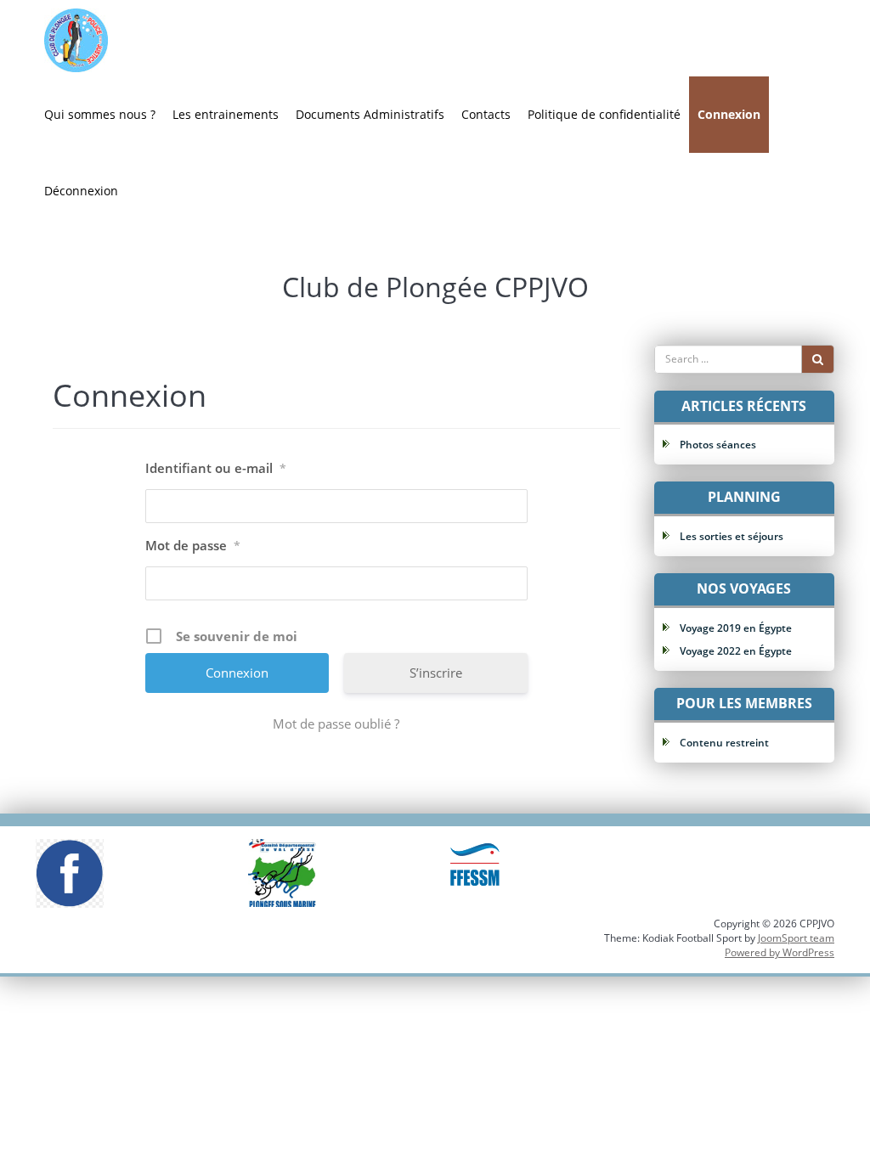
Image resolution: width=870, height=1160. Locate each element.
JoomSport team (796, 938)
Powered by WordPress (779, 952)
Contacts (486, 114)
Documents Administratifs (370, 114)
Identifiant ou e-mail (215, 467)
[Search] (817, 359)
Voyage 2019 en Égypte (736, 628)
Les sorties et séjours (731, 536)
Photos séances (718, 444)
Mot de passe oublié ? (336, 723)
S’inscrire (436, 672)
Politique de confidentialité (604, 114)
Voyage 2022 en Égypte (736, 651)
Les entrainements (225, 114)
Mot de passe (192, 545)
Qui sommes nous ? (99, 114)
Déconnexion (81, 191)
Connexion (729, 114)
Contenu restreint (724, 742)
